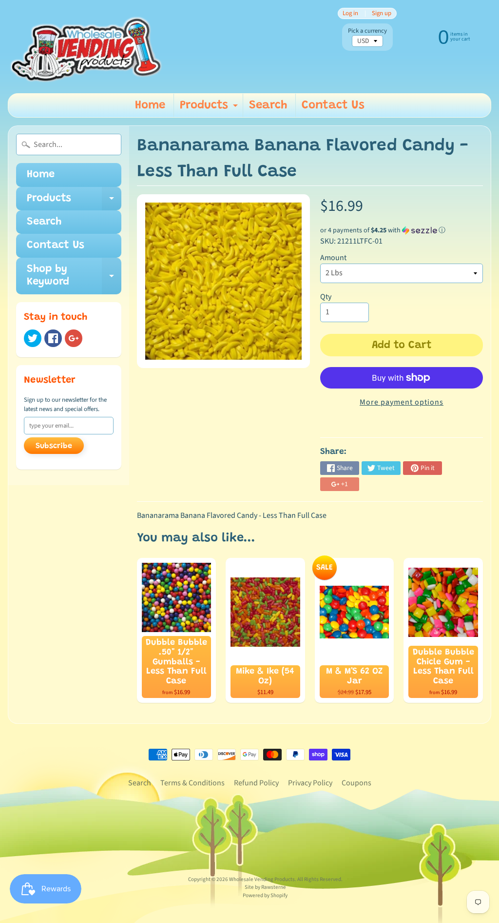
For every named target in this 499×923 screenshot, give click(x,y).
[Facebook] (53, 338)
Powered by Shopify (265, 895)
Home (150, 105)
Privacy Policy (310, 783)
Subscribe (54, 446)
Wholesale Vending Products (262, 879)
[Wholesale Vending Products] (88, 46)
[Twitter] (32, 338)
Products (210, 108)
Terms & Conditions (192, 783)
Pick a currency (367, 31)
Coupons (356, 783)
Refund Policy (256, 783)
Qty (325, 296)
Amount (333, 257)
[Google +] (73, 338)
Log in (350, 13)
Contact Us (333, 105)
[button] (401, 230)
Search (268, 105)
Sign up (381, 13)
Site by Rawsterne (265, 887)
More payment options (401, 402)
